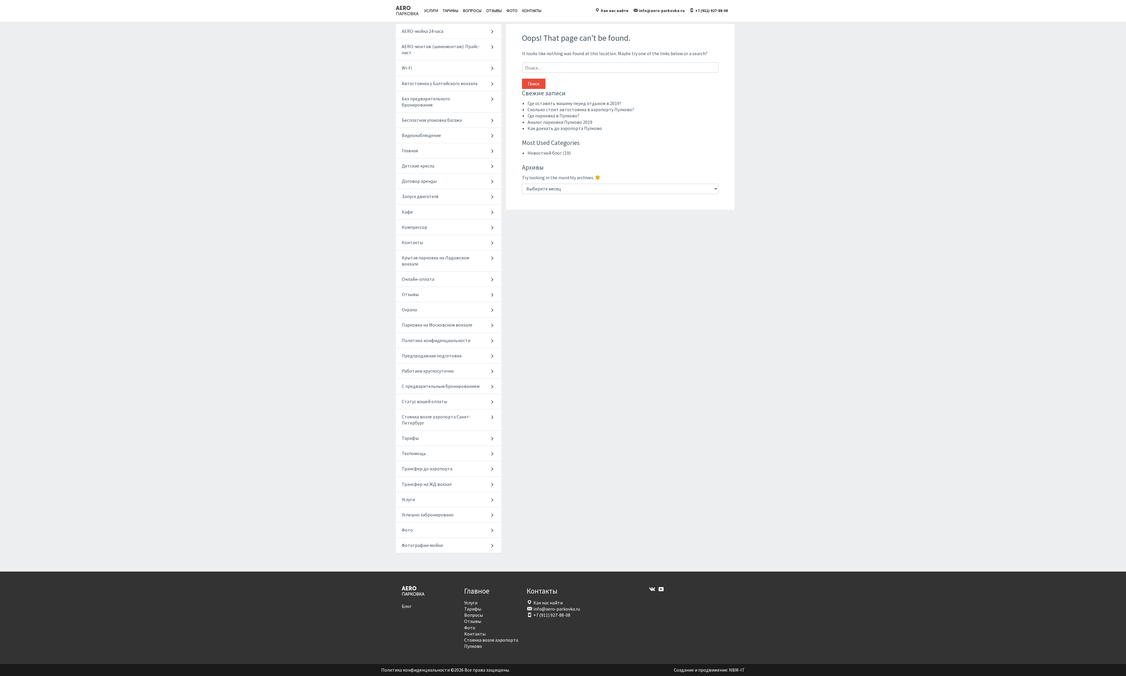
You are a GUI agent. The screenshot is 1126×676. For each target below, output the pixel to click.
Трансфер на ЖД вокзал (427, 484)
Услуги (431, 10)
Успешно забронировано (428, 515)
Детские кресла (418, 166)
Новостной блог (545, 153)
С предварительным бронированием (440, 386)
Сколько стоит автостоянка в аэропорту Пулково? (581, 109)
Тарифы (450, 10)
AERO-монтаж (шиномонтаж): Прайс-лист (441, 49)
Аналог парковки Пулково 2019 (560, 122)
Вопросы (472, 10)
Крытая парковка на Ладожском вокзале (435, 261)
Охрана (409, 309)
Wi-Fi (407, 68)
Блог (407, 606)
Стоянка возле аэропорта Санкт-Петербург (436, 420)
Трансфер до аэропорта (427, 468)
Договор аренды (419, 181)
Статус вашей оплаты (424, 401)
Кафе (407, 212)
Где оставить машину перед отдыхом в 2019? (574, 103)
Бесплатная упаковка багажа (432, 120)
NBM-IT (737, 670)
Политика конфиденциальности (436, 340)
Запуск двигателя (420, 196)
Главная (410, 150)
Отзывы (494, 10)
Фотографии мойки (422, 545)
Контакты (531, 10)
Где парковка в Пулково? (553, 116)
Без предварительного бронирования (426, 102)
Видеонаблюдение (421, 135)
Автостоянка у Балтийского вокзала (439, 83)
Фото (512, 10)
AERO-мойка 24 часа (422, 31)
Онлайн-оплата (418, 279)
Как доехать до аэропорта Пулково (565, 128)
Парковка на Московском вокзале (437, 325)
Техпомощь (414, 453)
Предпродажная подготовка (432, 356)
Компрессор (414, 227)
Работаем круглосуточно (428, 371)
